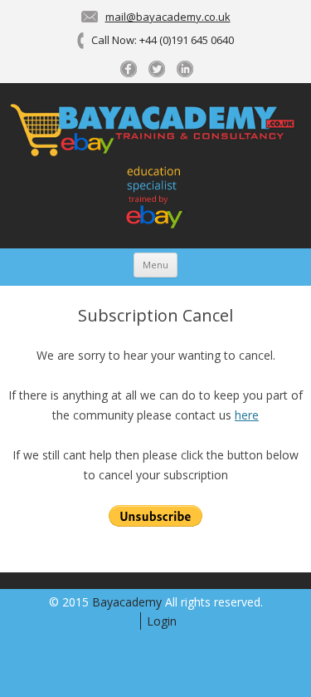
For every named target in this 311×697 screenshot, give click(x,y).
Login (162, 621)
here (247, 415)
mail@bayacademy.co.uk (168, 16)
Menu (155, 264)
